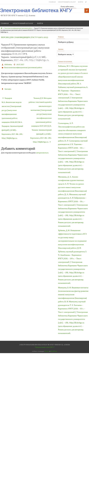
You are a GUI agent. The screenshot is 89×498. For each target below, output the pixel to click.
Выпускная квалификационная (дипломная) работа (18, 28)
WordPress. (54, 351)
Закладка (7, 89)
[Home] (1, 28)
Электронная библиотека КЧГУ (36, 10)
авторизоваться (42, 144)
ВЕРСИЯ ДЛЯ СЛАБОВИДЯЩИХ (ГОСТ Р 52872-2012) (24, 37)
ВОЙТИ (80, 2)
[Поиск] (86, 10)
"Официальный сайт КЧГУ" (44, 347)
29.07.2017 (20, 64)
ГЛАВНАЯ (52, 2)
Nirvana (46, 351)
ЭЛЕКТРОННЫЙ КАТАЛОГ (67, 2)
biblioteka (8, 64)
